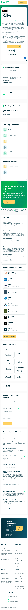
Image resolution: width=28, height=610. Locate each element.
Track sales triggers (5, 550)
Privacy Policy (4, 573)
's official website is (13, 457)
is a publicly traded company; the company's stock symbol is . (13, 450)
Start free (22, 2)
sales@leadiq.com (14, 601)
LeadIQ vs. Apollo (19, 576)
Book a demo (19, 528)
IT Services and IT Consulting (18, 486)
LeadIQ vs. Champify (19, 588)
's (13, 466)
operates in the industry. (13, 486)
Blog (16, 550)
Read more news (21, 96)
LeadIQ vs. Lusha (18, 578)
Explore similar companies (9, 336)
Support (16, 555)
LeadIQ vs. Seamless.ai (20, 583)
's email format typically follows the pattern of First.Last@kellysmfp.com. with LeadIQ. (13, 501)
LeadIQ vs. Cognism (19, 581)
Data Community (19, 560)
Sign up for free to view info (14, 46)
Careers (16, 558)
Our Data (17, 563)
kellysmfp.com (17, 458)
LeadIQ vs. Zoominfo (19, 573)
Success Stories (5, 559)
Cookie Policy (4, 576)
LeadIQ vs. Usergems (19, 586)
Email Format (11, 50)
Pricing (16, 548)
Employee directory (12, 54)
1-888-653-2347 (13, 596)
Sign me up (9, 202)
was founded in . (9, 509)
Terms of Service (5, 578)
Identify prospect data (6, 548)
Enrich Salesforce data (6, 557)
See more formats (8, 423)
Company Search (18, 553)
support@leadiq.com (14, 599)
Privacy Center (18, 566)
